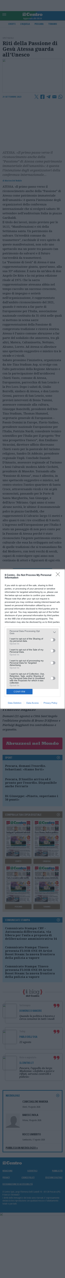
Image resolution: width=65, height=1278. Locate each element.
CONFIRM (19, 691)
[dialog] (32, 639)
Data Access (32, 703)
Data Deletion (14, 703)
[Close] (59, 575)
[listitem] (32, 632)
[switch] (52, 639)
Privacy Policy (50, 703)
